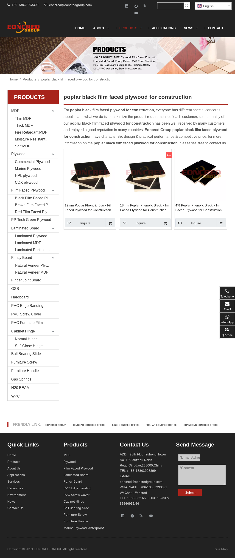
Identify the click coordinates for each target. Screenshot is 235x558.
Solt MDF (22, 146)
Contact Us (15, 508)
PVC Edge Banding (27, 306)
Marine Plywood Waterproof (84, 528)
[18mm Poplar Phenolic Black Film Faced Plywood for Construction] (145, 175)
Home (11, 455)
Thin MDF (23, 118)
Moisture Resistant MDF (34, 139)
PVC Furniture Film (27, 323)
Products (13, 462)
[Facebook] (136, 6)
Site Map (221, 549)
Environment (16, 495)
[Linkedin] (127, 6)
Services (13, 481)
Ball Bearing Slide (26, 354)
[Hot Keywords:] (187, 6)
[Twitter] (145, 6)
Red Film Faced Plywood (35, 212)
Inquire (85, 223)
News (11, 501)
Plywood (18, 154)
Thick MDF (24, 125)
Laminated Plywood (31, 236)
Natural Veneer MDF (31, 272)
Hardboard (20, 297)
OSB (15, 289)
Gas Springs (21, 379)
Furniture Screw (24, 362)
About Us (14, 468)
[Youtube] (136, 13)
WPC (15, 396)
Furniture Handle (25, 371)
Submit (190, 492)
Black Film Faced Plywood (37, 198)
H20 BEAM (20, 388)
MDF (15, 111)
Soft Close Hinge (29, 346)
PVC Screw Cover (26, 314)
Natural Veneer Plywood (35, 265)
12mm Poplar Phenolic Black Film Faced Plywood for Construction (89, 207)
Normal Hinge (26, 339)
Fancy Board (21, 258)
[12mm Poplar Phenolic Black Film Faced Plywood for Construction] (90, 175)
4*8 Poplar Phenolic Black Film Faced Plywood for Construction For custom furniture (198, 207)
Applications (16, 475)
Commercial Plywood (32, 162)
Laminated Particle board (35, 250)
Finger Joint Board (26, 280)
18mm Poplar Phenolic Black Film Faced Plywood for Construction (144, 207)
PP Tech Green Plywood (31, 220)
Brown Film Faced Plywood (37, 205)
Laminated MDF (28, 243)
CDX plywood (26, 182)
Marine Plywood (28, 169)
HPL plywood (26, 175)
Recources (15, 488)
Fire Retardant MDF (31, 132)
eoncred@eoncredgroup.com (70, 5)
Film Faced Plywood (28, 190)
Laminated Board (25, 228)
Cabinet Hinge (23, 331)
